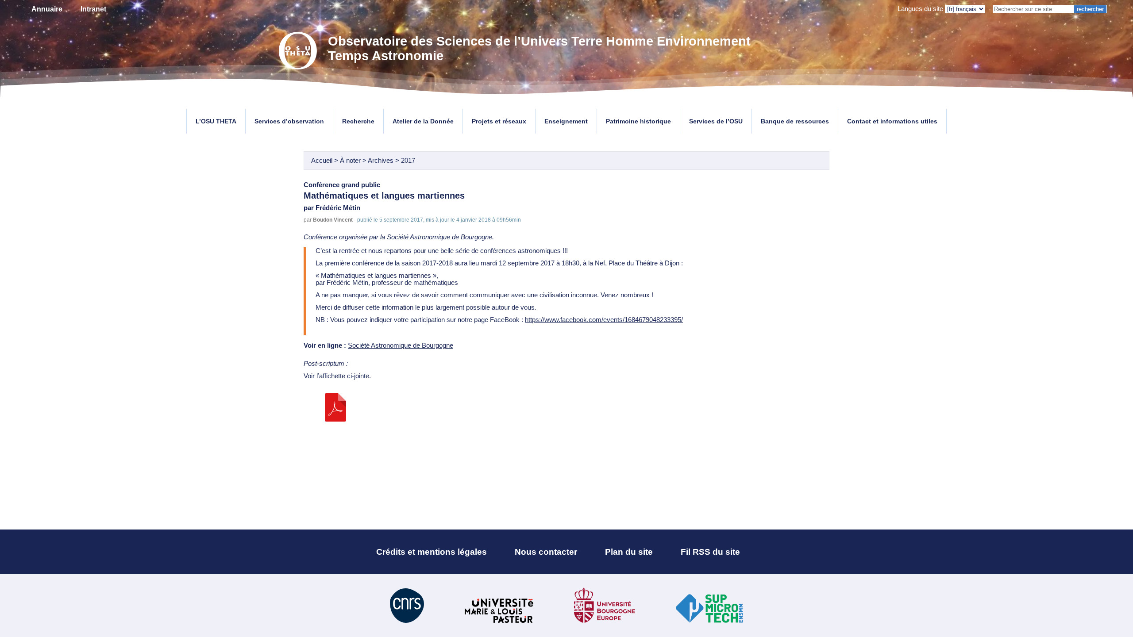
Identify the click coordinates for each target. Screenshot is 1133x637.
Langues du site (920, 8)
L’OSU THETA (216, 121)
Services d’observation (289, 121)
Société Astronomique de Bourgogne (400, 345)
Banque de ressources (795, 121)
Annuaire (46, 9)
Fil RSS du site (710, 551)
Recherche (358, 121)
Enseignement (566, 121)
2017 (408, 160)
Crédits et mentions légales (431, 551)
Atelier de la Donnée (423, 121)
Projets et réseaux (499, 121)
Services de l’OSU (716, 121)
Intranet (93, 9)
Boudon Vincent (333, 220)
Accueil (321, 160)
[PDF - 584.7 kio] (335, 419)
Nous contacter (546, 551)
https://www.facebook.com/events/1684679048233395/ (604, 319)
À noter (351, 160)
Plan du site (629, 551)
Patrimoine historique (638, 121)
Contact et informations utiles (892, 121)
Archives (380, 160)
